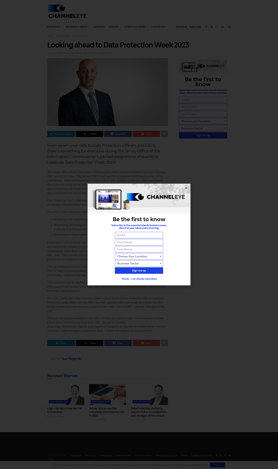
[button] (186, 188)
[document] (139, 234)
